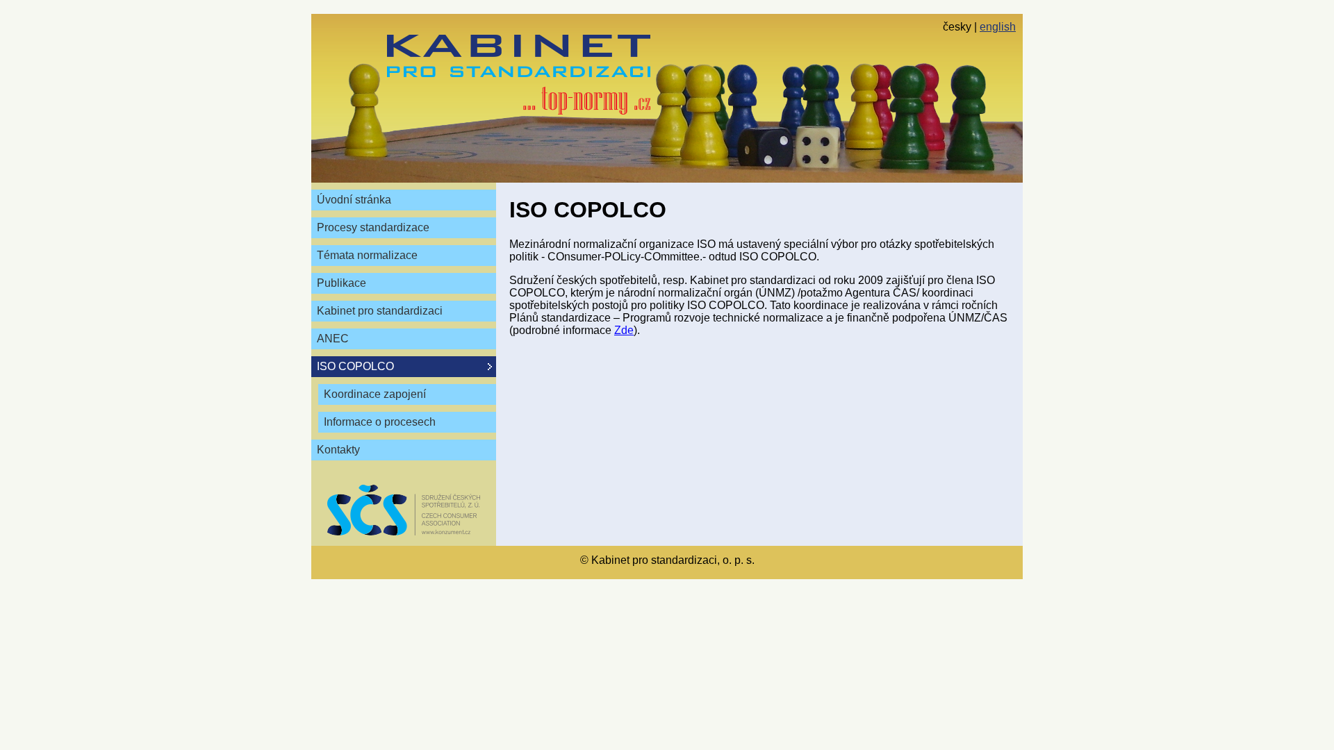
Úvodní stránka (354, 200)
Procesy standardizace (373, 227)
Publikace (341, 283)
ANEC (333, 338)
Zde (624, 330)
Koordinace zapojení (375, 394)
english (998, 27)
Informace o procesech (380, 422)
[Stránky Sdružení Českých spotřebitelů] (403, 510)
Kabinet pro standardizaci (380, 311)
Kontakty (338, 450)
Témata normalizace (367, 255)
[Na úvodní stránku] (518, 75)
